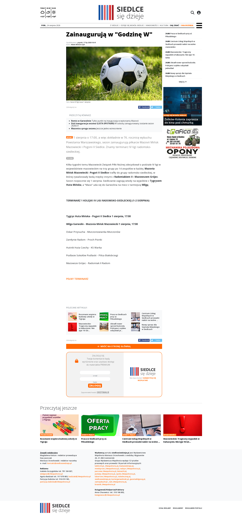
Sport (69, 137)
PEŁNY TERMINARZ (77, 279)
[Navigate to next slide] (199, 143)
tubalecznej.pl (124, 476)
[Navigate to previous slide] (166, 143)
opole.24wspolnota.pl (125, 474)
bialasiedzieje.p (126, 466)
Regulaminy (178, 508)
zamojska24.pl (101, 482)
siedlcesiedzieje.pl (102, 479)
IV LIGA (70, 158)
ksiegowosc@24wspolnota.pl (107, 495)
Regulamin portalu (193, 508)
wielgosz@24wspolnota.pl (51, 474)
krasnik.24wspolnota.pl (105, 484)
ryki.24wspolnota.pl (117, 482)
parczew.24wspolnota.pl (105, 471)
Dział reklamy (165, 508)
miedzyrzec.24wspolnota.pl (107, 468)
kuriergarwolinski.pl (120, 479)
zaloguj (95, 385)
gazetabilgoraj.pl (137, 479)
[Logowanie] (199, 12)
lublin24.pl (99, 466)
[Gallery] (182, 143)
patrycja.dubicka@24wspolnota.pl (55, 482)
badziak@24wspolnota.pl (80, 476)
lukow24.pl (121, 471)
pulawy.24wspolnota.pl (105, 474)
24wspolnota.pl (111, 466)
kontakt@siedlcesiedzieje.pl (59, 463)
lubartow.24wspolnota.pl (106, 476)
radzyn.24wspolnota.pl (130, 468)
